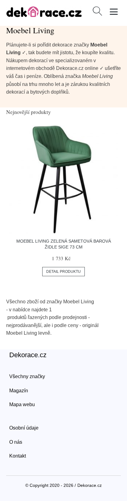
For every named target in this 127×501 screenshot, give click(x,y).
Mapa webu (22, 404)
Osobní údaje (24, 427)
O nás (15, 442)
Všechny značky (27, 376)
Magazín (18, 390)
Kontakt (17, 456)
